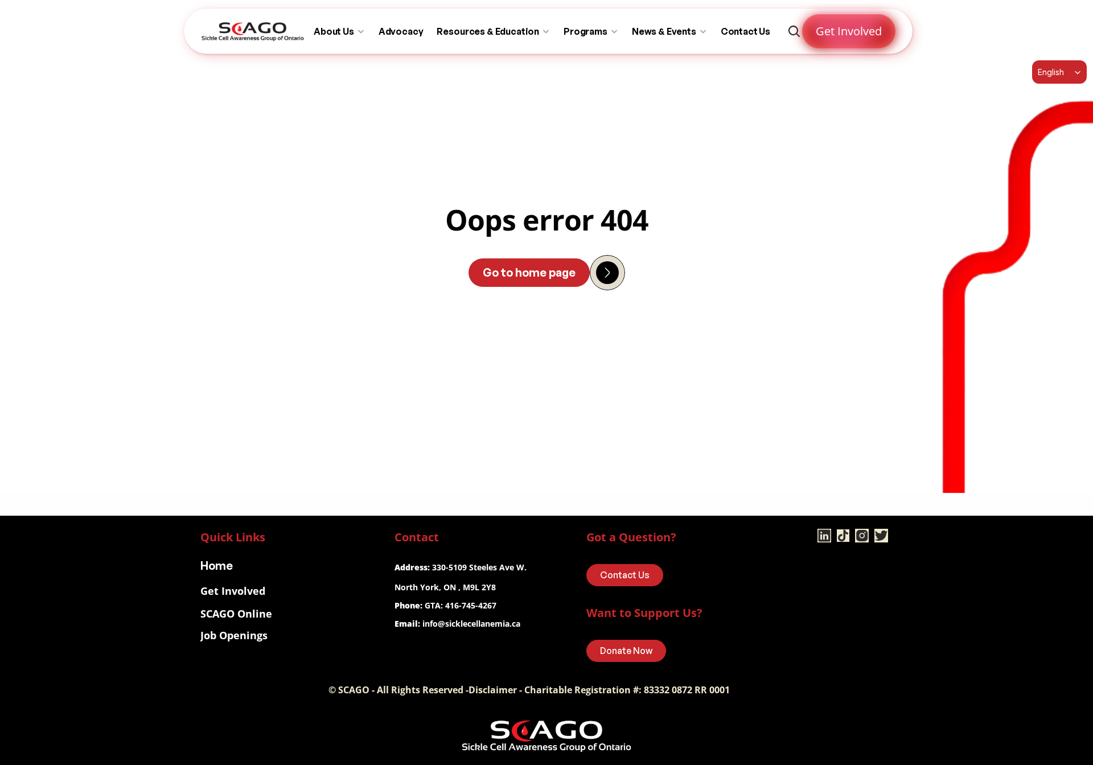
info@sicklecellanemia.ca (471, 623)
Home (216, 565)
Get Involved (232, 591)
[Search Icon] (794, 31)
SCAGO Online (236, 613)
